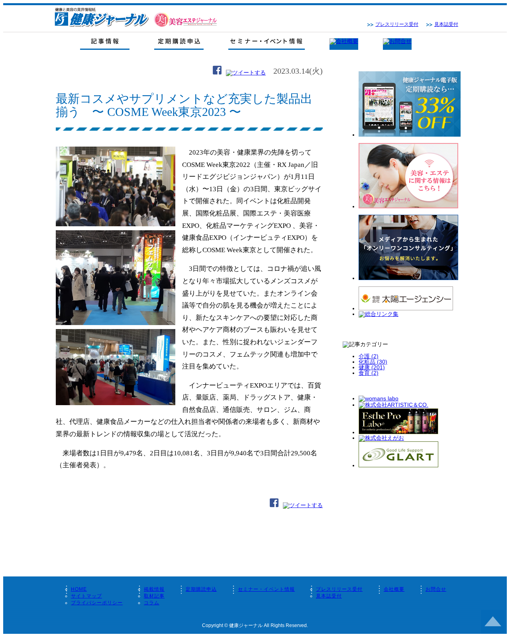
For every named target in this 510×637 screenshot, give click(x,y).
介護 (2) (369, 356)
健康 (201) (372, 367)
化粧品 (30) (373, 362)
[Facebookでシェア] (217, 72)
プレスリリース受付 (396, 24)
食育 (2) (369, 373)
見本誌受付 (446, 24)
